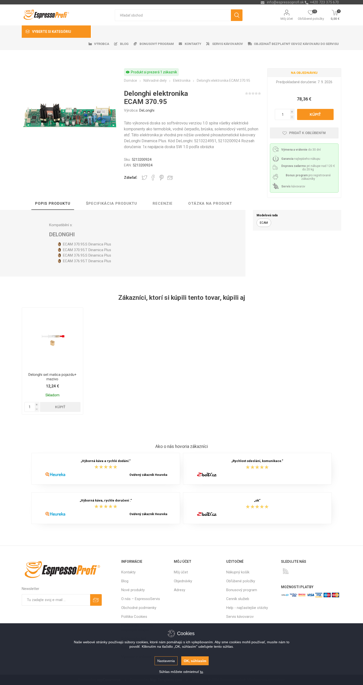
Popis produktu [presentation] (52, 203)
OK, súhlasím (195, 661)
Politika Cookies (134, 616)
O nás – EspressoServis (140, 599)
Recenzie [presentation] (163, 203)
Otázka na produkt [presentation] (210, 203)
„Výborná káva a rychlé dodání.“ (106, 461)
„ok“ (257, 500)
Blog (124, 581)
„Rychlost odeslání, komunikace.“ (257, 461)
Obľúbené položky (240, 581)
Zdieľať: (130, 177)
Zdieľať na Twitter (144, 177)
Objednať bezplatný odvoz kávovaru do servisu (296, 44)
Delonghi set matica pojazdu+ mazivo (52, 376)
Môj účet (287, 18)
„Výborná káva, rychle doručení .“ (106, 500)
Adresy (179, 590)
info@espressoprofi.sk (285, 2)
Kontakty (128, 572)
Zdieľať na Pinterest (161, 177)
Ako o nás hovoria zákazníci (181, 446)
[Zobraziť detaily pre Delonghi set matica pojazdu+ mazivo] (52, 338)
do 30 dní (301, 149)
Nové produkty (133, 590)
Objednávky (183, 581)
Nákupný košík (237, 572)
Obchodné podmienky (138, 607)
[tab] (52, 204)
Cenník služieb (237, 599)
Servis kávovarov (240, 616)
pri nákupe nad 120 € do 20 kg (308, 167)
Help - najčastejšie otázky (247, 607)
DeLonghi (146, 110)
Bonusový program (241, 590)
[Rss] (286, 571)
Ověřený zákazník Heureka (148, 475)
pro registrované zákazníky (308, 177)
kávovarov (293, 186)
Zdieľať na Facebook (153, 177)
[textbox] (173, 15)
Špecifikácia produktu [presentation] (111, 203)
